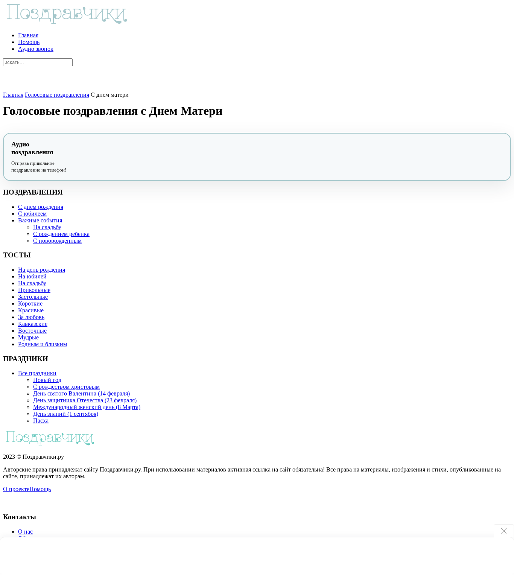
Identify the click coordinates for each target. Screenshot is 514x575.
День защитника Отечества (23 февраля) (85, 400)
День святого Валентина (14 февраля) (81, 393)
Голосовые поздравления (57, 94)
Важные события (40, 220)
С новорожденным (57, 240)
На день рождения (41, 269)
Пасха (41, 420)
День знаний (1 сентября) (65, 414)
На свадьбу (47, 227)
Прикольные (34, 290)
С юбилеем (32, 213)
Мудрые (28, 337)
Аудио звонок (35, 49)
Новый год (47, 380)
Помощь (29, 42)
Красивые (31, 310)
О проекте (16, 489)
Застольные (33, 297)
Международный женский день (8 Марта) (86, 407)
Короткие (30, 303)
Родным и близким (42, 344)
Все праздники (37, 373)
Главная (28, 35)
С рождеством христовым (66, 386)
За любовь (31, 317)
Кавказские (32, 324)
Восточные (32, 330)
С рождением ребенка (61, 234)
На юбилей (32, 276)
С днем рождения (40, 207)
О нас (25, 531)
